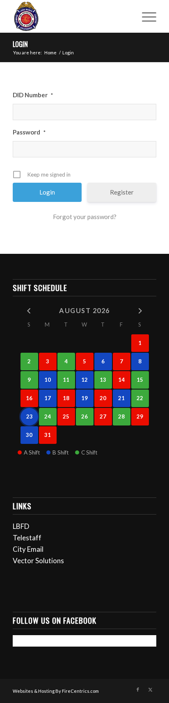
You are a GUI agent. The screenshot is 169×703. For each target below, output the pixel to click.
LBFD (21, 526)
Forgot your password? (84, 216)
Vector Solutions (38, 560)
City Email (28, 549)
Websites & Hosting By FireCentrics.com (56, 691)
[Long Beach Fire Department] (70, 16)
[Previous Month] (29, 310)
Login (20, 44)
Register (122, 192)
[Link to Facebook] (138, 689)
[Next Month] (140, 310)
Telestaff (27, 537)
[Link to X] (150, 689)
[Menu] (145, 16)
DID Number (33, 95)
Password (29, 132)
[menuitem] (145, 16)
